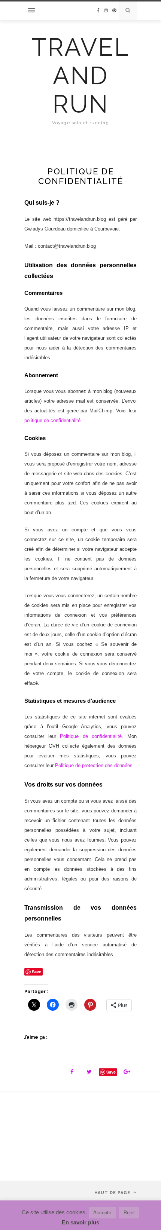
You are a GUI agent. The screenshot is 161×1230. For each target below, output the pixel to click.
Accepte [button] (102, 1212)
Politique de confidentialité (91, 736)
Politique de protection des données (94, 765)
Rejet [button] (129, 1212)
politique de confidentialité (52, 420)
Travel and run (81, 75)
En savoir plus (80, 1222)
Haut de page (113, 1192)
